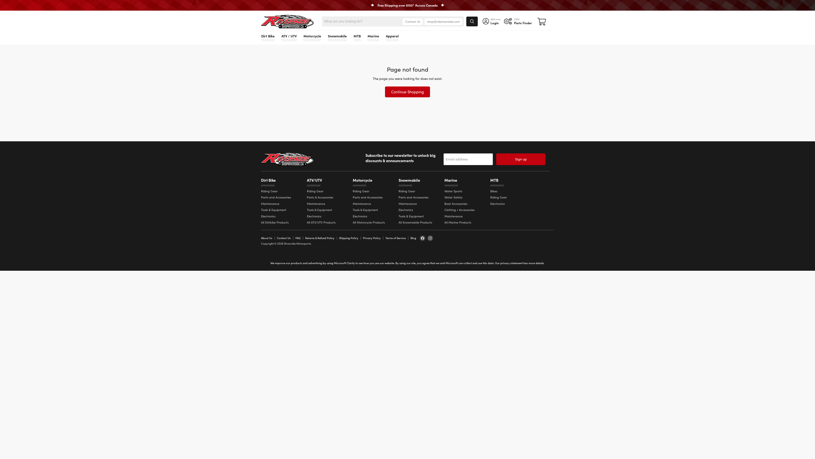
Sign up (521, 159)
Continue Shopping (407, 91)
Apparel (392, 36)
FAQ (298, 238)
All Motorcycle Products (369, 222)
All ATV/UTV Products (321, 222)
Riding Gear (269, 191)
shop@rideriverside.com (443, 22)
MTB (357, 36)
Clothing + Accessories (459, 210)
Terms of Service (395, 238)
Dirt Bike (268, 36)
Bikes (493, 191)
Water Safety (453, 197)
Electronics (268, 216)
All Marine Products (457, 222)
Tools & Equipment (273, 210)
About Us (266, 238)
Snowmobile (337, 36)
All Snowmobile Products (415, 222)
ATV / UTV (289, 36)
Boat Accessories (455, 204)
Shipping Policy (348, 238)
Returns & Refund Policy (319, 238)
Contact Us (412, 22)
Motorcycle (312, 36)
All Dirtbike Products (275, 222)
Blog (413, 238)
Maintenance (270, 204)
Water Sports (453, 191)
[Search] (472, 21)
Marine (373, 36)
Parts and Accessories (276, 197)
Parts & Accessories (320, 197)
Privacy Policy (372, 238)
